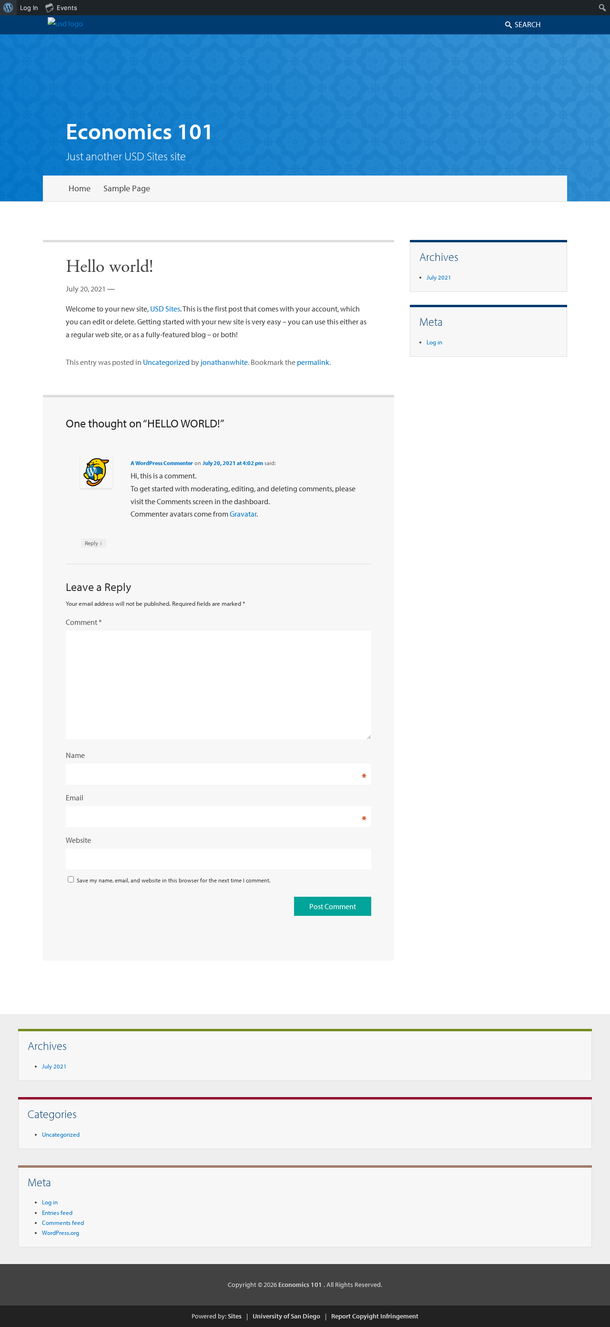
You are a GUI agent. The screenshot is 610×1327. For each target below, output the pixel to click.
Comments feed (63, 1222)
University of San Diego (286, 1316)
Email (74, 797)
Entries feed (57, 1212)
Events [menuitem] (67, 7)
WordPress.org (60, 1232)
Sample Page (126, 188)
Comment (84, 622)
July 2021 (439, 277)
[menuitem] (8, 7)
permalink (313, 362)
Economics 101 (140, 130)
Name (75, 755)
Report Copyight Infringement (374, 1316)
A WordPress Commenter (162, 463)
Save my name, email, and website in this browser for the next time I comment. (173, 880)
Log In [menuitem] (29, 7)
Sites (235, 1316)
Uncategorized (166, 362)
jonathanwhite (224, 362)
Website (78, 840)
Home (80, 188)
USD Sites (165, 308)
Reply (93, 543)
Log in (434, 342)
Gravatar (243, 513)
